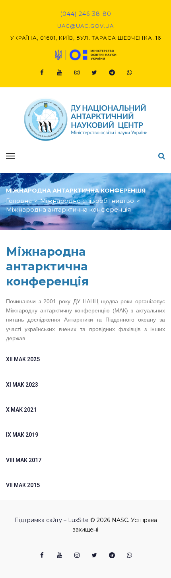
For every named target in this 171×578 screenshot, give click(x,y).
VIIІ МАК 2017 (23, 460)
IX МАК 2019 (22, 435)
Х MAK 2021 (21, 410)
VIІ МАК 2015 (23, 485)
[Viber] (129, 72)
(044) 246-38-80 (85, 13)
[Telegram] (112, 72)
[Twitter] (94, 72)
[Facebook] (42, 72)
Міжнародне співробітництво (87, 200)
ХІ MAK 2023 (22, 384)
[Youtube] (59, 72)
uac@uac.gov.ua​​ (85, 26)
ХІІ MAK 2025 (23, 359)
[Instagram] (77, 72)
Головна (19, 200)
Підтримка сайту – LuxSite (51, 520)
